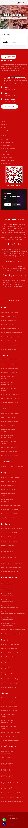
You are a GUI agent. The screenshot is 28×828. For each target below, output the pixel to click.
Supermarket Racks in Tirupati (10, 644)
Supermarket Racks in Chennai (10, 698)
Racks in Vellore (6, 34)
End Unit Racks (11, 230)
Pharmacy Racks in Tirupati (9, 653)
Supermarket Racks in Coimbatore (12, 466)
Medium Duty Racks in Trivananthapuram (8, 624)
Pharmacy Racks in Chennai (10, 706)
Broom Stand (7, 282)
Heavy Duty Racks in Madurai (10, 394)
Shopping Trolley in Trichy (9, 518)
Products (4, 127)
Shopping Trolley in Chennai (10, 740)
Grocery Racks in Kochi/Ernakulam (6, 758)
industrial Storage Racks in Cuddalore (9, 558)
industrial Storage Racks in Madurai (9, 389)
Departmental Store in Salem (10, 328)
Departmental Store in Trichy (8, 494)
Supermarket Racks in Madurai (10, 360)
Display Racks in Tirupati (8, 657)
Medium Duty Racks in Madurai (10, 398)
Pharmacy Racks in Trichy (9, 485)
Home (8, 18)
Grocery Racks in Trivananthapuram (7, 589)
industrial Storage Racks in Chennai (9, 727)
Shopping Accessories (8, 148)
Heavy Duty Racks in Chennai (10, 736)
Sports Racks (22, 253)
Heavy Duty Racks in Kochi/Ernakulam (12, 797)
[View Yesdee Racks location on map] (14, 80)
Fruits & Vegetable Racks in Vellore (7, 436)
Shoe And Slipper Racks (8, 253)
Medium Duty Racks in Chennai (10, 732)
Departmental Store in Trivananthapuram (9, 607)
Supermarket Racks (7, 142)
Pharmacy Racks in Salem (9, 320)
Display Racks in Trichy (8, 489)
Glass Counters (13, 234)
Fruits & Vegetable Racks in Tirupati (7, 668)
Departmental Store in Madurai (8, 377)
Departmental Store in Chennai (8, 715)
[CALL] (4, 824)
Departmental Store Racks (11, 228)
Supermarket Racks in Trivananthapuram (8, 583)
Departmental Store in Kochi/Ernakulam (7, 776)
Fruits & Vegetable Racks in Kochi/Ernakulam (12, 782)
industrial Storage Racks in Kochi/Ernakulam (9, 788)
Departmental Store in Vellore (8, 430)
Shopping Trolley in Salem (9, 349)
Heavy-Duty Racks (6, 157)
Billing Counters (8, 225)
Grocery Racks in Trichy (8, 481)
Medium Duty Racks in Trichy (10, 510)
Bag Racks (5, 249)
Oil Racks (9, 238)
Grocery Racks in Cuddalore (10, 533)
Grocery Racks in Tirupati (9, 649)
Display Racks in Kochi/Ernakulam (6, 770)
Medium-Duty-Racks (7, 160)
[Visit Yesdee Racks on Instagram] (8, 61)
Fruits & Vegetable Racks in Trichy (7, 500)
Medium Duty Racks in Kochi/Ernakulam (13, 793)
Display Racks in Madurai (9, 372)
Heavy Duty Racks (7, 267)
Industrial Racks (6, 145)
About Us (4, 124)
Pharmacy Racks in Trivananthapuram (7, 595)
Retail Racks (4, 139)
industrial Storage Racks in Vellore (9, 442)
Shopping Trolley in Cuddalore (10, 571)
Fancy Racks (21, 230)
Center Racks (5, 151)
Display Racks (5, 154)
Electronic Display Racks (17, 249)
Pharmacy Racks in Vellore (9, 421)
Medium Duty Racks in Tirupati (10, 679)
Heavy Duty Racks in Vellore (9, 451)
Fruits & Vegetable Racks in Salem (11, 333)
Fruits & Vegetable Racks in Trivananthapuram (13, 613)
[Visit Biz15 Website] (14, 822)
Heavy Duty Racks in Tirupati (10, 683)
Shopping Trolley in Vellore (9, 456)
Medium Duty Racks (14, 269)
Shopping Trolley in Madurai (9, 402)
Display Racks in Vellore (8, 425)
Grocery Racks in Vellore (8, 417)
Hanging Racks (11, 236)
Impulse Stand (17, 282)
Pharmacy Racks (20, 251)
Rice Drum (9, 284)
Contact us (4, 130)
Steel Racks (18, 270)
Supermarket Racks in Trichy (10, 477)
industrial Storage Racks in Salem (11, 337)
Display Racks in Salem (8, 324)
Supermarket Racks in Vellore (10, 413)
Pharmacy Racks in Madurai (9, 368)
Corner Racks (21, 226)
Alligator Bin (6, 280)
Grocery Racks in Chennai (9, 702)
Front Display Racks (8, 251)
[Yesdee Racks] (8, 57)
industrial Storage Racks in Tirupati (9, 674)
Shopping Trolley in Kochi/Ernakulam (12, 801)
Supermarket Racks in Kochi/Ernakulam (8, 752)
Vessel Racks (18, 238)
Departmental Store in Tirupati (8, 662)
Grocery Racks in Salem (8, 316)
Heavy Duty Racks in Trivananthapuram (13, 630)
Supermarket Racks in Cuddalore (11, 529)
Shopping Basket (19, 284)
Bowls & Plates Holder (18, 280)
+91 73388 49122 (10, 90)
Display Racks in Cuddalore (9, 541)
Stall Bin (19, 286)
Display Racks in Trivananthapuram (7, 601)
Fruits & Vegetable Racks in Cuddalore (7, 552)
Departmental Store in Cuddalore (8, 546)
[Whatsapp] (4, 819)
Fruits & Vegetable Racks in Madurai (7, 383)
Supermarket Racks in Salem (10, 312)
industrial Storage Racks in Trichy (11, 505)
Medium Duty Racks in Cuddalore (11, 563)
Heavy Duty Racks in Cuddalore (11, 567)
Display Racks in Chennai (9, 710)
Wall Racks (19, 239)
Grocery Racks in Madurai (9, 364)
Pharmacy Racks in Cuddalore (10, 537)
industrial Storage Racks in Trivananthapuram (9, 618)
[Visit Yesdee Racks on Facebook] (2, 61)
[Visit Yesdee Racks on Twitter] (5, 61)
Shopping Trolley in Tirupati (9, 687)
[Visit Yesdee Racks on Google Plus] (11, 61)
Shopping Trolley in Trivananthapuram (13, 634)
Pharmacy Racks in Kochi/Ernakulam (7, 764)
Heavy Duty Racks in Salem (9, 345)
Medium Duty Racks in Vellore (10, 447)
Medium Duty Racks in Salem (10, 341)
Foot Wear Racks (6, 232)
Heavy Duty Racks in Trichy (9, 514)
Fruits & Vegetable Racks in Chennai (7, 721)
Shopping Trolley (6, 163)
